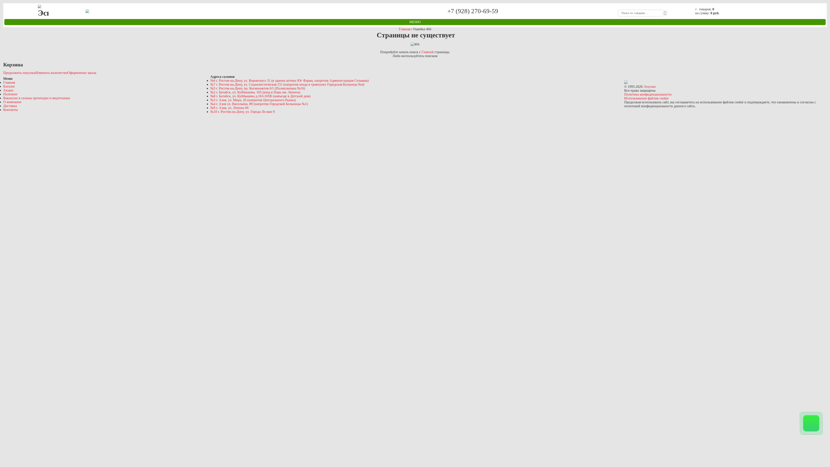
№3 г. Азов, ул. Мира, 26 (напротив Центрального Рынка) (253, 100)
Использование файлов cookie (646, 98)
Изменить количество (51, 73)
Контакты (10, 110)
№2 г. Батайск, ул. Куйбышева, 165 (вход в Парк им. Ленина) (255, 92)
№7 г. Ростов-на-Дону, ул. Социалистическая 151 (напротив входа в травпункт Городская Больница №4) (287, 84)
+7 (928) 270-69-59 (472, 11)
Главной (427, 52)
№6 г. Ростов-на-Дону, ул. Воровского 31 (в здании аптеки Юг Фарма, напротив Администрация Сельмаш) (289, 80)
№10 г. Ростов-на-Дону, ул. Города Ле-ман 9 (242, 112)
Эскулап (649, 86)
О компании (12, 102)
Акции (8, 90)
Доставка (10, 106)
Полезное (10, 94)
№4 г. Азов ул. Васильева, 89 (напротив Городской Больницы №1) (259, 104)
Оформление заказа (81, 73)
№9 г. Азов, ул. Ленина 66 (229, 108)
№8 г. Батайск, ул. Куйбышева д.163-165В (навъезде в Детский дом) (260, 96)
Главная (9, 82)
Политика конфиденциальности (648, 94)
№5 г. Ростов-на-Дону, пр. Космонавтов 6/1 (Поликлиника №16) (257, 88)
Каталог (9, 86)
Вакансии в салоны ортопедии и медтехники (36, 98)
